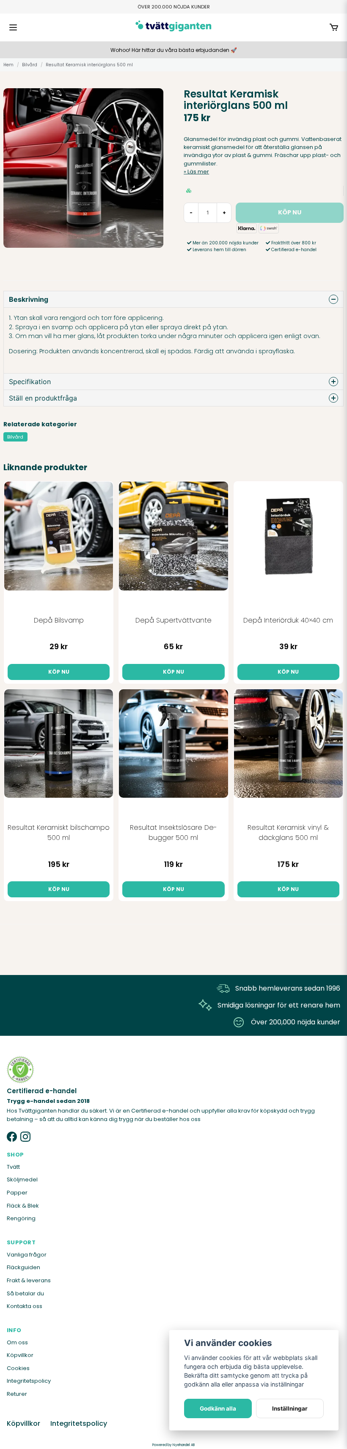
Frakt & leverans (29, 1280)
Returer (17, 1394)
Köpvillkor (20, 1355)
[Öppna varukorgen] (334, 27)
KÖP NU (58, 671)
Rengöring (21, 1218)
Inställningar (290, 1408)
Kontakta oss (24, 1306)
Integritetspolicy (29, 1381)
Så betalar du (25, 1293)
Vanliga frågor (27, 1255)
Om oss (17, 1342)
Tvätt (13, 1167)
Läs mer (198, 171)
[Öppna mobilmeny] (13, 27)
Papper (17, 1193)
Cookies (18, 1368)
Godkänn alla (218, 1408)
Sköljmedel (22, 1179)
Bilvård (29, 65)
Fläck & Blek (23, 1206)
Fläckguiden (23, 1267)
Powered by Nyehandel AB (173, 1445)
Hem (8, 65)
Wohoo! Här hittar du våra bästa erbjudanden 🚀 (173, 50)
